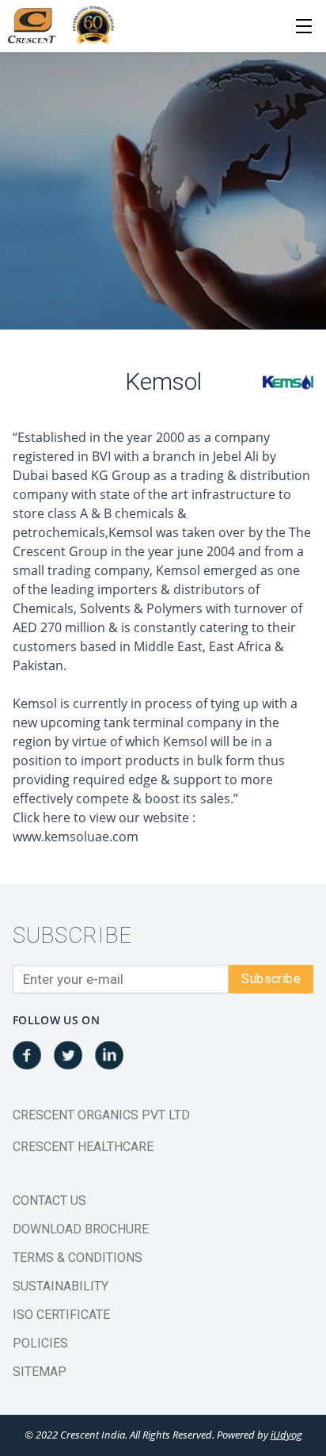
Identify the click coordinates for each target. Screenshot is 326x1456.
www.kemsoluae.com (75, 836)
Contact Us (49, 1200)
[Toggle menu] (304, 26)
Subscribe (271, 978)
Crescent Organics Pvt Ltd (101, 1114)
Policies (40, 1343)
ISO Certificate (61, 1314)
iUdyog (286, 1434)
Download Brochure (81, 1229)
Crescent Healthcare (83, 1146)
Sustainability (60, 1286)
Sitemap (39, 1371)
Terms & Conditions (77, 1257)
